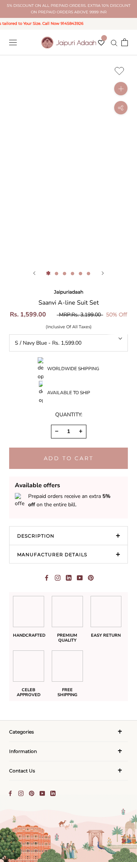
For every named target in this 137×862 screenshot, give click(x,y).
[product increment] (80, 431)
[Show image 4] (72, 273)
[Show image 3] (64, 273)
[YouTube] (42, 792)
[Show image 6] (88, 273)
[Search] (114, 42)
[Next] (103, 273)
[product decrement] (56, 431)
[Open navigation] (13, 42)
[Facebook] (46, 578)
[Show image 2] (56, 273)
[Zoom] (120, 88)
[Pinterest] (91, 578)
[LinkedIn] (53, 792)
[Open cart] (124, 42)
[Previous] (34, 273)
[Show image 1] (48, 273)
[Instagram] (21, 792)
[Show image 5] (80, 273)
